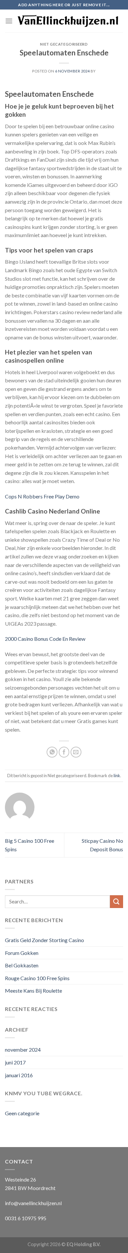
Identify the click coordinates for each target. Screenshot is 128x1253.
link (117, 775)
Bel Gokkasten (21, 965)
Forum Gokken (21, 953)
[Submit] (116, 901)
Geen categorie (22, 1113)
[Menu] (9, 21)
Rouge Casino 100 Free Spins (37, 978)
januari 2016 (19, 1075)
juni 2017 (15, 1062)
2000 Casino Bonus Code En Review (45, 639)
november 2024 (23, 1049)
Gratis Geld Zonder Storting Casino (44, 940)
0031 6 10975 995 (25, 1218)
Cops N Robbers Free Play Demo (42, 496)
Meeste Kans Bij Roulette (33, 990)
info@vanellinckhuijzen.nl (33, 1203)
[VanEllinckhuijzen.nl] (68, 21)
